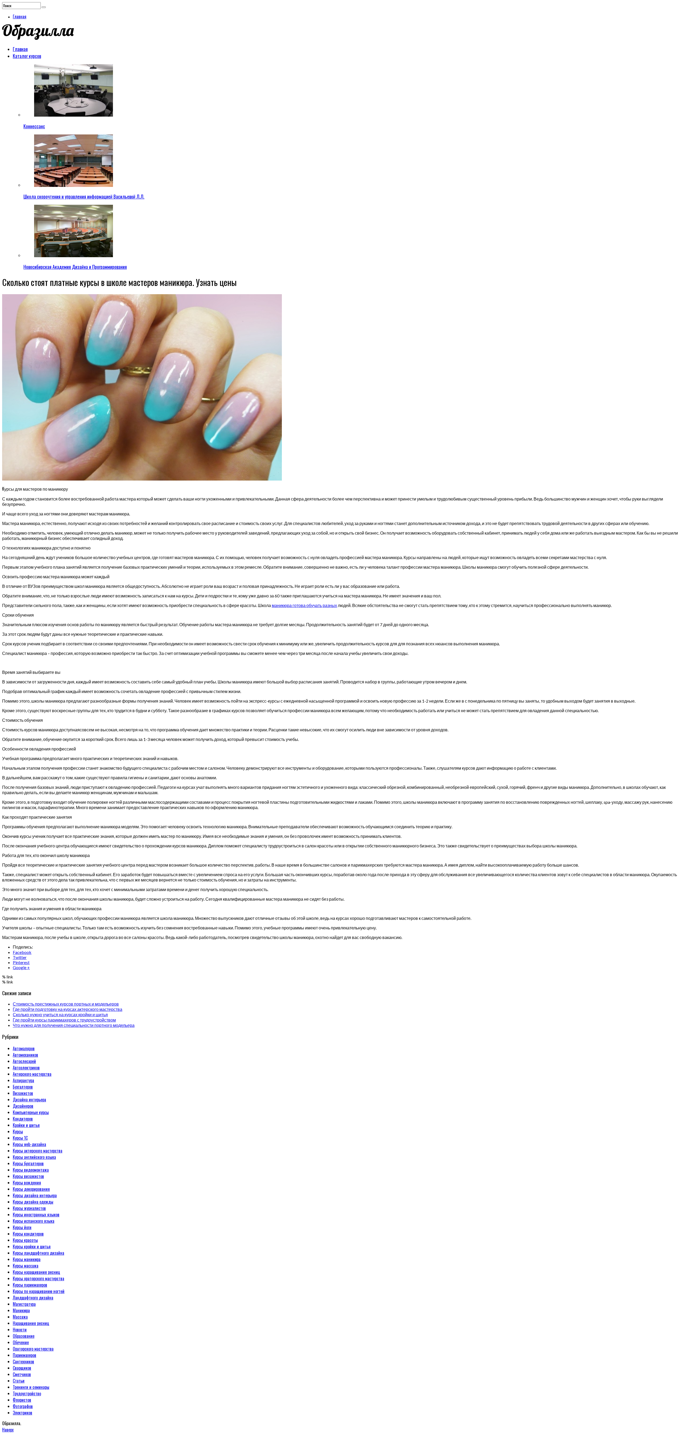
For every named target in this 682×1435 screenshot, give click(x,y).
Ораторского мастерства (33, 1349)
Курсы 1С (20, 1138)
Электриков (22, 1412)
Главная (19, 16)
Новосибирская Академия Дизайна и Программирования (75, 266)
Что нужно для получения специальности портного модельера (74, 1025)
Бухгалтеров (23, 1087)
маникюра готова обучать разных (304, 605)
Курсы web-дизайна (29, 1144)
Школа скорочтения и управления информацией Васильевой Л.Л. (83, 196)
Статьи (19, 1380)
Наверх (8, 1429)
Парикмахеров (24, 1355)
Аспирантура (23, 1080)
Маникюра (21, 1310)
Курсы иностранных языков (36, 1214)
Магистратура (24, 1304)
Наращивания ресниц (31, 1323)
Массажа (20, 1317)
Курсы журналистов (29, 1208)
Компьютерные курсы (31, 1112)
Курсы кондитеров (28, 1234)
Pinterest (21, 962)
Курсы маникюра (26, 1259)
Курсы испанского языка (33, 1221)
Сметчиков (22, 1374)
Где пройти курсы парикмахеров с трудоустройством (64, 1019)
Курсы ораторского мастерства (38, 1278)
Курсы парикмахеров (30, 1285)
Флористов (22, 1400)
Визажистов (23, 1093)
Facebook (22, 952)
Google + (21, 967)
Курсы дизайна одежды (33, 1202)
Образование (23, 1336)
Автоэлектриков (26, 1067)
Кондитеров (23, 1119)
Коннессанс (34, 126)
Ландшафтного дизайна (33, 1297)
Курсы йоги (22, 1227)
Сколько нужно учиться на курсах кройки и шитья (60, 1014)
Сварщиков (22, 1368)
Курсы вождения (27, 1182)
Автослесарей (24, 1061)
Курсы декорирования (31, 1189)
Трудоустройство (27, 1393)
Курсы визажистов (28, 1176)
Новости (20, 1329)
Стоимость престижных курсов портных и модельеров (66, 1003)
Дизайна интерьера (29, 1099)
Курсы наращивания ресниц (36, 1272)
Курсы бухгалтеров (28, 1163)
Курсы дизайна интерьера (35, 1195)
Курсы (18, 1131)
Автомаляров (24, 1048)
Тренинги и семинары (31, 1387)
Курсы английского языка (34, 1157)
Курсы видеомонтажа (31, 1170)
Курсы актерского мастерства (37, 1150)
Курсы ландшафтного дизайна (38, 1253)
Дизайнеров (23, 1106)
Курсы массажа (25, 1265)
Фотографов (23, 1406)
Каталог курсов (27, 55)
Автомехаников (25, 1055)
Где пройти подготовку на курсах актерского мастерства (67, 1009)
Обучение (21, 1342)
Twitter (20, 957)
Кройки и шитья (26, 1125)
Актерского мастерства (32, 1074)
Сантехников (23, 1361)
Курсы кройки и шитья (32, 1246)
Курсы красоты (25, 1240)
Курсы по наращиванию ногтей (38, 1291)
